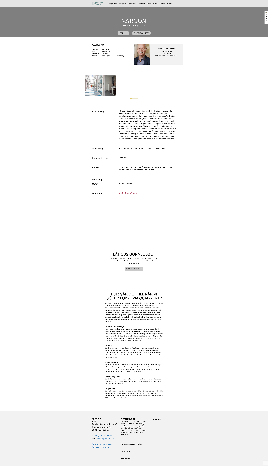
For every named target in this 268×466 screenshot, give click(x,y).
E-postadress (125, 451)
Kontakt (162, 3)
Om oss (155, 3)
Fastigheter (122, 3)
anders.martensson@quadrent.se (166, 56)
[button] (92, 85)
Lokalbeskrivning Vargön (128, 193)
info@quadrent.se (105, 438)
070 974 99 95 (166, 53)
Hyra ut (149, 3)
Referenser (141, 3)
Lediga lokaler (112, 3)
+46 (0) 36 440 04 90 (102, 435)
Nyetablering (132, 3)
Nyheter (169, 3)
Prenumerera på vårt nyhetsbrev (131, 444)
